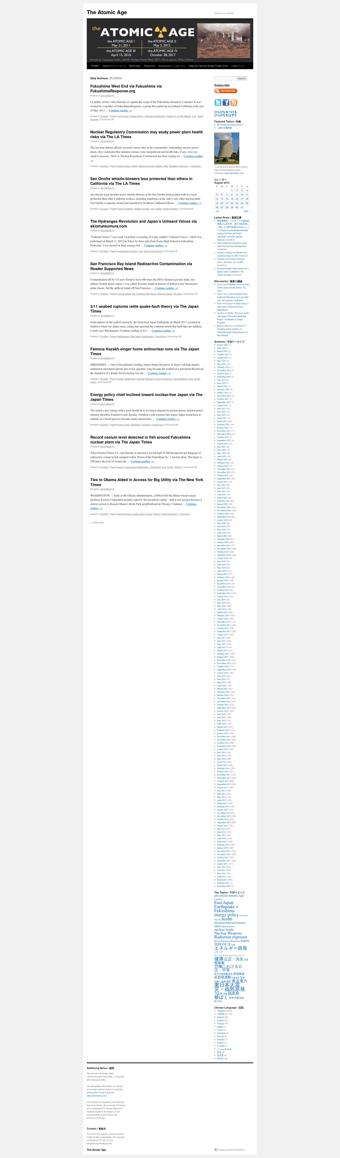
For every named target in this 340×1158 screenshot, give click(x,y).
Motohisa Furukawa (140, 424)
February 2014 (223, 768)
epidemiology (123, 166)
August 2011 (222, 863)
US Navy (177, 293)
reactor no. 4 (173, 116)
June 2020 (221, 526)
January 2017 (222, 656)
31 (242, 207)
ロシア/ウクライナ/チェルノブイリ (229, 955)
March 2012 (222, 841)
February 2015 (223, 730)
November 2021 (224, 472)
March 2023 (222, 421)
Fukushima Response (155, 116)
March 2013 (222, 803)
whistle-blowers (170, 208)
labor (217, 926)
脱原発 (233, 993)
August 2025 (222, 357)
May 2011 (221, 873)
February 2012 (223, 844)
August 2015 (222, 710)
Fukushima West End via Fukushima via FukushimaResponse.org (126, 88)
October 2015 (223, 704)
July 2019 (221, 561)
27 (222, 207)
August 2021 (222, 481)
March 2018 (222, 612)
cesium (120, 467)
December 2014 (223, 736)
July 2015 (221, 714)
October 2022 (223, 437)
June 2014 (221, 755)
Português (221, 1033)
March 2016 (222, 688)
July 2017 (221, 637)
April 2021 (221, 494)
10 (242, 194)
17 (242, 198)
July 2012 (221, 828)
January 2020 (222, 542)
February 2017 (223, 653)
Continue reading (120, 110)
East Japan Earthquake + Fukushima (148, 336)
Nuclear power (228, 926)
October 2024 (223, 373)
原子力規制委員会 (223, 973)
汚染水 (218, 993)
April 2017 (221, 647)
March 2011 (222, 879)
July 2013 (221, 790)
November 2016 (224, 663)
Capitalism (218, 899)
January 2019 (222, 580)
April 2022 (221, 456)
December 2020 (223, 507)
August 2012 (222, 825)
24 (242, 202)
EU (240, 915)
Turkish (220, 1042)
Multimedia (134, 65)
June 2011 (221, 870)
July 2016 (221, 675)
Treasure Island (164, 293)
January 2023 (222, 427)
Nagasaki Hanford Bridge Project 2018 (208, 65)
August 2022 (222, 443)
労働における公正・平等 (228, 968)
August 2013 (222, 787)
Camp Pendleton (125, 208)
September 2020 (224, 516)
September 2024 (224, 376)
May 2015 (221, 720)
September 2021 (224, 478)
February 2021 (223, 500)
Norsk (219, 1029)
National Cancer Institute (150, 166)
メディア (218, 952)
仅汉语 (220, 1055)
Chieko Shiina (136, 116)
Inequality (240, 922)
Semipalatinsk (180, 378)
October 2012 (223, 819)
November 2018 (224, 586)
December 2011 (223, 851)
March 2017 (222, 650)
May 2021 (221, 491)
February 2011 (223, 882)
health (134, 166)
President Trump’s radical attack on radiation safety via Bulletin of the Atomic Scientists (233, 271)
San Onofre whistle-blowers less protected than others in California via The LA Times (141, 181)
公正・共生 (233, 958)
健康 (218, 959)
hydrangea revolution (127, 251)
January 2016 (222, 695)
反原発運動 (222, 977)
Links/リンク (238, 65)
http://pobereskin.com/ (96, 1095)
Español (220, 1020)
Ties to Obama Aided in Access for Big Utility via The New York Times (146, 482)
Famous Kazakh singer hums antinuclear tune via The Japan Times (144, 351)
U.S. (194, 116)
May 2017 (221, 644)
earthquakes (123, 336)
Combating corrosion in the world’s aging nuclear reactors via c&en (233, 287)
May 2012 (221, 835)
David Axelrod (124, 513)
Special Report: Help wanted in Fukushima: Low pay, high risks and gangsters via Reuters (232, 297)
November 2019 (224, 548)
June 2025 (221, 360)
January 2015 (222, 733)
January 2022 (222, 465)
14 (227, 198)
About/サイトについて (114, 65)
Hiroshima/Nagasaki (224, 922)
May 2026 (221, 347)
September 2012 (224, 822)
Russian (220, 1036)
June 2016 (221, 679)
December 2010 (223, 886)
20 (222, 202)
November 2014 (224, 739)
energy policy (123, 424)
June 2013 (221, 793)
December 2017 (223, 621)
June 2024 (221, 383)
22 (232, 202)
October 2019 (223, 551)
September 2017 (224, 631)
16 (237, 198)
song (190, 378)
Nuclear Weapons (145, 378)
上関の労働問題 (224, 127)
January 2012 (222, 847)
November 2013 (224, 777)
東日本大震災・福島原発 (229, 986)
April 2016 (221, 685)
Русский (220, 1045)
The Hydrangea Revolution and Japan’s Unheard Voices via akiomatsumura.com (143, 223)
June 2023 (221, 411)
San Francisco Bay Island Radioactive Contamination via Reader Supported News (141, 266)
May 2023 (221, 414)
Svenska (220, 1039)
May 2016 (221, 682)
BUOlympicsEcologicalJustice (230, 124)
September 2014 (224, 745)
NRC (165, 166)
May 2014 (221, 758)
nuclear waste (124, 293)
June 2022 (221, 449)
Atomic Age (236, 895)
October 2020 (223, 513)
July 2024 (221, 379)
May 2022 (221, 453)
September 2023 (224, 402)
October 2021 (223, 475)
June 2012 (221, 831)
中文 (219, 1052)
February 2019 (223, 577)
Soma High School (153, 251)
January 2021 (222, 504)
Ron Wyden (185, 116)
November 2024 (224, 370)
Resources (149, 65)
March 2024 (222, 386)
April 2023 (221, 418)
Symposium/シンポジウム (171, 65)
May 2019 (221, 567)
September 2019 (224, 554)
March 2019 (222, 574)
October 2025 (223, 354)
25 (247, 202)
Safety (245, 940)
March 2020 (222, 535)
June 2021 (221, 488)
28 (227, 207)
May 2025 (221, 363)
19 (217, 202)
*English (104, 116)
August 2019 (222, 558)
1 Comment (195, 166)
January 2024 (222, 392)
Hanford (217, 919)
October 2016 (223, 666)
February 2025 (223, 367)
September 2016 (224, 669)
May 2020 (221, 529)
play (141, 251)
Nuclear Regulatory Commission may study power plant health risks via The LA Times (146, 134)
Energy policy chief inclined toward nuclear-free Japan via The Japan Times (146, 397)
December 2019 (223, 545)
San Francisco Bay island (144, 293)
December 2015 (223, 698)
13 (222, 198)
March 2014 (222, 765)
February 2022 (223, 462)
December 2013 (223, 774)
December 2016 (223, 660)
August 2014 (222, 749)
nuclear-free (157, 424)
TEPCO (178, 467)
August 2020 (222, 519)
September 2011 (224, 860)
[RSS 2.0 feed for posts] (225, 94)
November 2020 (224, 510)
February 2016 (223, 691)
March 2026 (222, 351)
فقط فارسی (225, 1048)
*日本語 (221, 1013)
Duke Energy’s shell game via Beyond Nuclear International (233, 306)
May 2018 (221, 605)
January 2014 (222, 771)
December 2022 (223, 430)
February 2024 (223, 389)
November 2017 (224, 624)
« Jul (216, 210)
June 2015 (221, 717)
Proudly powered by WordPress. (231, 1149)
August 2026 (222, 344)
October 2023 (223, 398)
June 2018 (221, 602)
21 (227, 202)
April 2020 (221, 532)
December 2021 (223, 468)
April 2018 (221, 609)
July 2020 (221, 523)
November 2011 (224, 854)
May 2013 (221, 796)
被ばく (221, 997)
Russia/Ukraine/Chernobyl (227, 941)
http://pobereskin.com (234, 173)
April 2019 (221, 570)
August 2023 (222, 405)
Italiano (220, 1026)
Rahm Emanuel (169, 513)
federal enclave (142, 208)
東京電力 (239, 980)
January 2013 (222, 809)
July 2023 (221, 408)
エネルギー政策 (230, 948)
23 (237, 202)
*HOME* (95, 65)
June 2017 (221, 640)
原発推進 (239, 973)
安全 (242, 977)
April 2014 (221, 761)
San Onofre (156, 208)
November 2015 (224, 701)
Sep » (247, 210)
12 (217, 198)
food (164, 467)
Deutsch (220, 1017)
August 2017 (222, 634)
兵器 (246, 959)
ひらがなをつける (225, 112)
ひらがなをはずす (225, 115)
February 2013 (223, 806)
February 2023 (223, 424)
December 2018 (223, 583)
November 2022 (224, 433)
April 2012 (221, 838)
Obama (157, 513)
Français (220, 1023)
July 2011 (221, 866)
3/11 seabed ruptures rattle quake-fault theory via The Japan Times (144, 309)
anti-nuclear (123, 116)
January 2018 (222, 618)
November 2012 (224, 816)
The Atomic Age (107, 12)
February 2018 (223, 615)
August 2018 (222, 596)
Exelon (149, 513)
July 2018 (221, 599)
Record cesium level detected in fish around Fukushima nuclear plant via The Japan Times (140, 439)
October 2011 (223, 857)
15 (232, 198)
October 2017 (223, 628)
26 (217, 207)
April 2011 (221, 876)
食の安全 (218, 1001)
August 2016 (222, 672)
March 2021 (222, 497)
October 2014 (223, 742)
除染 (241, 997)
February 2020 (223, 539)
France (245, 915)
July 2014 (221, 752)
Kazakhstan (130, 378)
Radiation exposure (178, 166)
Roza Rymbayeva (163, 378)
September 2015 (224, 707)
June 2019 (221, 564)
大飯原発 (235, 977)
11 (247, 194)
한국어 (220, 1058)
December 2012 (223, 812)
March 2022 (222, 459)
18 (247, 198)
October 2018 (223, 589)
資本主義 (234, 997)
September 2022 (224, 440)
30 (237, 207)
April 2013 (221, 800)
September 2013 (224, 784)
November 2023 (224, 395)
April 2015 (221, 723)
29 (232, 207)
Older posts (97, 522)
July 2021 (221, 484)
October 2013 (223, 780)
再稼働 (219, 962)
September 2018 (224, 593)
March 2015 (222, 726)
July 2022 (221, 446)
